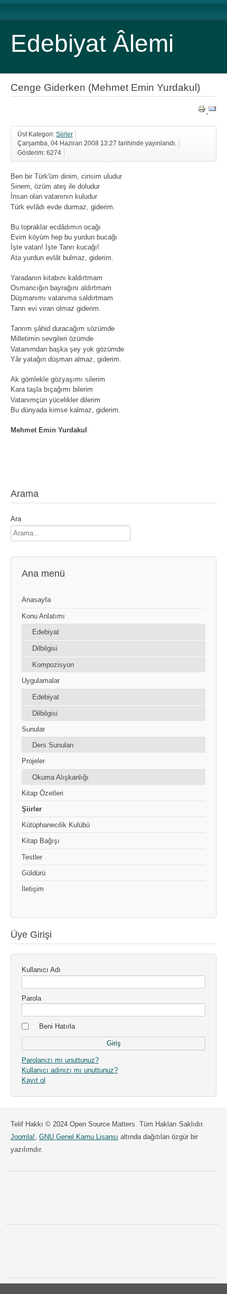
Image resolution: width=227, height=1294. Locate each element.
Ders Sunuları (53, 745)
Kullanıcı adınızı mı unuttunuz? (70, 1070)
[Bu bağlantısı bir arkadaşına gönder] (212, 111)
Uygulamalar (41, 681)
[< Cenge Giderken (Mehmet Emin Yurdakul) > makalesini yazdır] (202, 111)
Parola (31, 998)
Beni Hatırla (57, 1026)
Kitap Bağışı (41, 841)
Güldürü (33, 873)
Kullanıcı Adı (41, 970)
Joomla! (23, 1137)
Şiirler (64, 134)
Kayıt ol (33, 1080)
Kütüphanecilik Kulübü (56, 825)
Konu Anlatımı (43, 616)
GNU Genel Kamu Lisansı (78, 1137)
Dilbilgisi (45, 648)
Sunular (33, 729)
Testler (32, 857)
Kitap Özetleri (42, 793)
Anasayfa (36, 600)
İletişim (33, 889)
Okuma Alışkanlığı (60, 777)
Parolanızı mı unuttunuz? (60, 1060)
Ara (16, 519)
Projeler (33, 761)
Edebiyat (45, 632)
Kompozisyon (53, 665)
